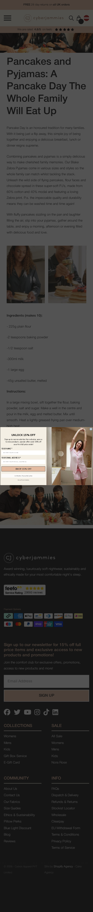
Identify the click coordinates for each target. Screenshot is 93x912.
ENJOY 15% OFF (23, 468)
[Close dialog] (91, 429)
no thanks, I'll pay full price (23, 476)
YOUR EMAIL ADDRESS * (11, 458)
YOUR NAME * (6, 448)
